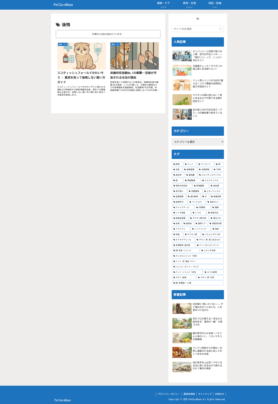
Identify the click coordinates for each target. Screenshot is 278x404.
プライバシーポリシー (169, 394)
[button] (220, 29)
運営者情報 (189, 394)
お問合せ (219, 394)
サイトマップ (205, 394)
